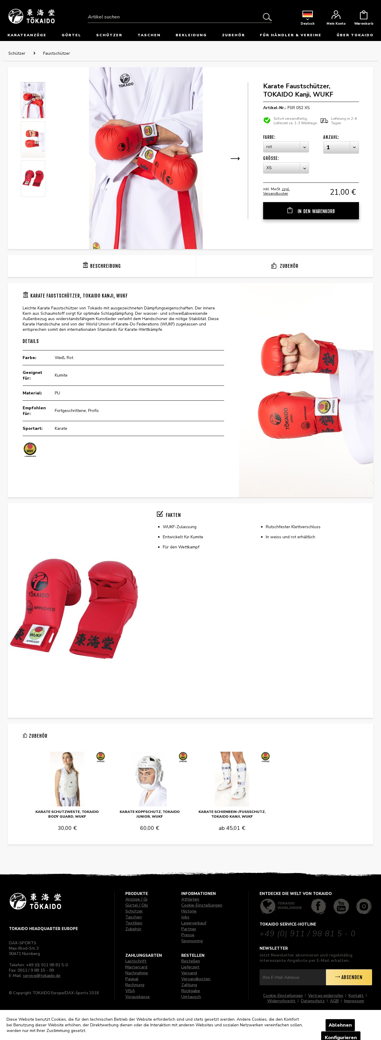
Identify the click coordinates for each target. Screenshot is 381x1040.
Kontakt (356, 995)
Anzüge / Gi (136, 899)
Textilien (133, 923)
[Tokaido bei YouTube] (341, 906)
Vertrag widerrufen (325, 995)
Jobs (185, 917)
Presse (187, 935)
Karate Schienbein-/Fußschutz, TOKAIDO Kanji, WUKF (232, 814)
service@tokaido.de (41, 975)
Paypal (131, 979)
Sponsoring (192, 941)
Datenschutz (313, 1001)
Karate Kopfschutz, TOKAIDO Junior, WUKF (150, 814)
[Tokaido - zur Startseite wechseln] (31, 15)
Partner (188, 929)
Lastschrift (135, 961)
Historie (188, 911)
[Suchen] (267, 17)
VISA (130, 991)
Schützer (134, 911)
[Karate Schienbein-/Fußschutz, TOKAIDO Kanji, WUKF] (232, 779)
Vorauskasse (137, 997)
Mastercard (136, 967)
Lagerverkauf (193, 923)
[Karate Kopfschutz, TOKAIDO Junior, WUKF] (150, 779)
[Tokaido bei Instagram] (364, 906)
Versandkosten (195, 979)
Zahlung (189, 985)
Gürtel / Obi (136, 905)
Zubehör (289, 266)
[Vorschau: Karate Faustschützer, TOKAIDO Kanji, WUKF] (33, 100)
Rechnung (134, 985)
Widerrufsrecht (281, 1001)
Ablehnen (340, 1025)
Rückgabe (190, 991)
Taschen (133, 917)
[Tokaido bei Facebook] (318, 906)
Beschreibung (105, 266)
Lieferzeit (190, 967)
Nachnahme (136, 973)
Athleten (190, 899)
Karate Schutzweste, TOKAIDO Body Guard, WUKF (67, 814)
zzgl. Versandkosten (276, 191)
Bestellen (190, 961)
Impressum (354, 1001)
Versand (189, 973)
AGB (334, 1001)
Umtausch (191, 997)
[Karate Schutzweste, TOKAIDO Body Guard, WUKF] (67, 779)
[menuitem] (180, 12)
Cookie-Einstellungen (201, 905)
